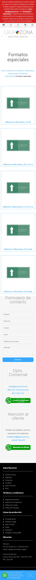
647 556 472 (18, 393)
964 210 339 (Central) (18, 390)
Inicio (3, 71)
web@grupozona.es (18, 386)
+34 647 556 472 (18, 440)
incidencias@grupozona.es (18, 437)
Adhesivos (11, 71)
